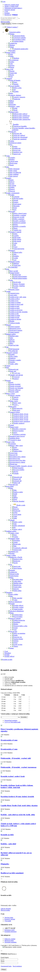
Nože (11, 54)
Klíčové (12, 182)
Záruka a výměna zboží (11, 6)
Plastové (12, 189)
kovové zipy (17, 150)
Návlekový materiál (15, 232)
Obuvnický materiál (12, 352)
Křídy (11, 93)
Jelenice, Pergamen (19, 284)
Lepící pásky (13, 295)
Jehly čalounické (14, 169)
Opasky (15, 287)
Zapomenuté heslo (6, 966)
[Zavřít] (1, 950)
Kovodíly (12, 211)
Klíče (15, 495)
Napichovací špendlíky (20, 126)
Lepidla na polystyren (16, 310)
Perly (14, 209)
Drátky (15, 234)
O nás (6, 11)
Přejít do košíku (5, 22)
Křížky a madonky (18, 219)
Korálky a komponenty (13, 193)
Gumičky (12, 157)
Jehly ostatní (13, 170)
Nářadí (12, 47)
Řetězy (12, 613)
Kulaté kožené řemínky (20, 276)
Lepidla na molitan (15, 302)
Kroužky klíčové (18, 605)
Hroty (15, 535)
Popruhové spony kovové (17, 436)
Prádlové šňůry (17, 451)
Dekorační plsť (14, 369)
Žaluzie (12, 67)
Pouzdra (15, 399)
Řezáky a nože (21, 505)
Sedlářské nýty (14, 551)
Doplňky (12, 354)
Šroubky (12, 553)
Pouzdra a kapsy (14, 289)
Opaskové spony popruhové (21, 421)
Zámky (12, 648)
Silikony (12, 339)
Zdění (15, 518)
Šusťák (15, 563)
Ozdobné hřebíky (18, 41)
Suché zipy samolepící (20, 139)
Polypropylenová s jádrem (17, 462)
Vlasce (15, 247)
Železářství (9, 592)
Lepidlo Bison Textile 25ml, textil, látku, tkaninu (19, 806)
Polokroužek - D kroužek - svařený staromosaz (18, 767)
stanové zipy (17, 154)
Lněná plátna (17, 581)
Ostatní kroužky (18, 609)
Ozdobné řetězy (18, 615)
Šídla (14, 546)
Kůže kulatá (16, 237)
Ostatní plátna (17, 587)
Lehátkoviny (13, 572)
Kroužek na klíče (7, 835)
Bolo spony (13, 406)
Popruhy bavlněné (15, 384)
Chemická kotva (14, 293)
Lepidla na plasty (15, 308)
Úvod (6, 651)
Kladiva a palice (18, 492)
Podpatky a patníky (15, 360)
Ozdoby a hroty (14, 533)
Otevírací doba (8, 917)
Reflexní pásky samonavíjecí (21, 119)
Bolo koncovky (18, 408)
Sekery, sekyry (17, 529)
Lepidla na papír (14, 306)
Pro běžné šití (14, 351)
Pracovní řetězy (18, 616)
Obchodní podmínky (10, 942)
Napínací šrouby (18, 639)
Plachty (12, 75)
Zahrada (12, 520)
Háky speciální (17, 598)
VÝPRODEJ (13, 267)
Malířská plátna (17, 583)
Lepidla (15, 258)
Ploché (15, 110)
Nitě (14, 245)
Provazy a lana (10, 442)
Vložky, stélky (14, 364)
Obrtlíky (12, 187)
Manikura (16, 58)
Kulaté (15, 108)
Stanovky (16, 589)
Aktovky (16, 397)
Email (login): (5, 957)
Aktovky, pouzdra (15, 395)
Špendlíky (13, 50)
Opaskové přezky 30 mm (20, 414)
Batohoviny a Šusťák (16, 557)
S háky (15, 600)
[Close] (1, 878)
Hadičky (12, 159)
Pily (14, 527)
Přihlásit (15, 15)
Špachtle (12, 341)
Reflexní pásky (14, 112)
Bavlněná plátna (18, 579)
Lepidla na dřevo (15, 299)
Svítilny (12, 62)
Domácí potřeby (10, 52)
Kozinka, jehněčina (19, 286)
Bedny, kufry (17, 403)
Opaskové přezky (15, 412)
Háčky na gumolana (19, 633)
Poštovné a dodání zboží (11, 4)
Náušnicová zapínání (19, 222)
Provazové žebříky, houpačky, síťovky (21, 466)
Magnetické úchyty (15, 328)
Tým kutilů (7, 921)
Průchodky (13, 104)
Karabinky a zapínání (19, 215)
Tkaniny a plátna (11, 555)
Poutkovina (16, 99)
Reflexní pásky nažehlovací (21, 115)
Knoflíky (16, 91)
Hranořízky (16, 540)
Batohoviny (16, 561)
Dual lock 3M (17, 133)
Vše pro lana (13, 631)
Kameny (15, 202)
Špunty (12, 165)
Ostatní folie (13, 73)
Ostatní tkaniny (14, 576)
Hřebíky (12, 34)
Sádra (11, 338)
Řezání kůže (17, 544)
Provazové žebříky (18, 469)
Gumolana (13, 443)
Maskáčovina (17, 585)
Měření (12, 101)
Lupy (15, 260)
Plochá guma (13, 163)
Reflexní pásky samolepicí (21, 117)
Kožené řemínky (14, 273)
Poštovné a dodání (9, 939)
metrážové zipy (17, 152)
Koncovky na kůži (18, 217)
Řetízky (15, 224)
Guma (8, 156)
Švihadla (16, 473)
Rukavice (16, 509)
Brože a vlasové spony (20, 213)
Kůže (7, 269)
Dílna (11, 488)
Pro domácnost (14, 60)
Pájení (15, 499)
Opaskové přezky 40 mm (20, 417)
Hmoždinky (16, 622)
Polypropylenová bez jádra (17, 460)
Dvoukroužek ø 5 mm (9, 749)
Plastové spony (14, 427)
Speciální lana (14, 484)
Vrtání (15, 516)
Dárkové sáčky (17, 252)
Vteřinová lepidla (15, 323)
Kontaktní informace (10, 931)
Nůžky (12, 56)
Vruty (15, 629)
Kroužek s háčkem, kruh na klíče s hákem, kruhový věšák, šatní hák (17, 786)
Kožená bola (17, 274)
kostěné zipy (17, 148)
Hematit (15, 200)
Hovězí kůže (17, 282)
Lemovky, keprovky (19, 97)
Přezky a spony (10, 393)
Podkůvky (13, 358)
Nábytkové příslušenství (17, 611)
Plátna (11, 577)
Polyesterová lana (15, 458)
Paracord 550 (13, 455)
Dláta (15, 490)
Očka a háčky (14, 356)
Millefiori (16, 263)
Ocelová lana (13, 453)
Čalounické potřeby (15, 32)
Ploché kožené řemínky (20, 278)
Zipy (11, 144)
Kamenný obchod (9, 9)
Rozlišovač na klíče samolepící (12, 873)
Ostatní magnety (14, 332)
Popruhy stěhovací (15, 390)
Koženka (12, 570)
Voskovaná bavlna (18, 248)
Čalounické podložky (19, 37)
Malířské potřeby (11, 334)
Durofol (12, 71)
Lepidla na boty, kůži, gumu (18, 297)
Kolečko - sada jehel (8, 844)
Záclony (12, 65)
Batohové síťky (18, 559)
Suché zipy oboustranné (20, 137)
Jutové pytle (16, 566)
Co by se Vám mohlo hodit (12, 722)
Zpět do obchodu (6, 908)
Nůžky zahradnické (19, 525)
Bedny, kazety (14, 401)
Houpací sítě (17, 479)
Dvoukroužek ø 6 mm (9, 740)
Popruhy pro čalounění (16, 388)
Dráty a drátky (14, 594)
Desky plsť (13, 371)
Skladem (6, 734)
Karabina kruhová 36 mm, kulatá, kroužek (17, 796)
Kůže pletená (17, 239)
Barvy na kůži (14, 271)
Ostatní (8, 365)
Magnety (8, 325)
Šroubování (16, 511)
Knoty (11, 382)
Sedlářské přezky (15, 438)
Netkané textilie (14, 574)
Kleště (15, 494)
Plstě (7, 367)
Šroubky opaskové (18, 423)
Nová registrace (17, 966)
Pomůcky (12, 250)
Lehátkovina (13, 43)
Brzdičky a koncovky (19, 429)
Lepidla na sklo (14, 313)
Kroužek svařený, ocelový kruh (13, 776)
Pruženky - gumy (15, 106)
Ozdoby (15, 537)
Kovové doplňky (15, 86)
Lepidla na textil (14, 317)
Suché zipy (13, 131)
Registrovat (7, 15)
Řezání (15, 507)
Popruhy (8, 380)
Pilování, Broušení (18, 501)
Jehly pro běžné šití (15, 172)
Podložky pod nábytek (16, 375)
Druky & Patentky (15, 80)
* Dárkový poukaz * (12, 27)
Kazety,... (16, 404)
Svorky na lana (17, 644)
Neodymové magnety (16, 330)
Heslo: (3, 961)
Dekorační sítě (17, 477)
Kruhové (16, 378)
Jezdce (15, 146)
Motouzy (16, 449)
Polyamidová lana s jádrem (17, 456)
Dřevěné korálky (18, 198)
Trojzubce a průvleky (19, 434)
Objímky (16, 641)
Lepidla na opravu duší (16, 304)
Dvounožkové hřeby (19, 39)
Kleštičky (16, 256)
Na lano (12, 183)
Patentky (16, 84)
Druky (15, 82)
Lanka (15, 243)
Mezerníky (16, 206)
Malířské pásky (14, 336)
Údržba (12, 141)
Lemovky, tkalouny (15, 95)
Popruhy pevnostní (15, 386)
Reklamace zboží (9, 930)
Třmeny (15, 646)
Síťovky (15, 471)
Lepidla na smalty (15, 315)
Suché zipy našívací (19, 135)
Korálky (12, 195)
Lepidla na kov (14, 300)
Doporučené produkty (10, 720)
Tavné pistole (17, 514)
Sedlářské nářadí (14, 538)
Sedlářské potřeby (11, 531)
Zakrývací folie (14, 345)
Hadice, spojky (17, 522)
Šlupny (15, 228)
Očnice (15, 642)
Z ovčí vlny (16, 373)
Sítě (11, 475)
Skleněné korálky (15, 261)
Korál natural (17, 204)
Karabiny (8, 178)
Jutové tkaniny (17, 568)
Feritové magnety (15, 326)
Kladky (15, 635)
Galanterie (9, 78)
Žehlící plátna (17, 590)
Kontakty (7, 13)
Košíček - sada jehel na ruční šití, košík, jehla (18, 815)
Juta (11, 564)
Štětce (11, 343)
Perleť (15, 208)
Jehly (7, 167)
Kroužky (12, 603)
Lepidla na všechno (15, 319)
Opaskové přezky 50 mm (20, 419)
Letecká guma (14, 161)
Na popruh (13, 185)
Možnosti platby (9, 940)
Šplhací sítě (16, 482)
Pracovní (12, 191)
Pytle (11, 76)
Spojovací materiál (15, 618)
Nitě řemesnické (14, 349)
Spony (15, 432)
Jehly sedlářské (14, 174)
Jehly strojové (14, 176)
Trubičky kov (17, 230)
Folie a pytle (9, 69)
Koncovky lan (17, 637)
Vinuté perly (17, 265)
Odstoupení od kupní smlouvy (13, 8)
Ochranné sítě (17, 481)
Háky (11, 596)
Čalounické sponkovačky (20, 49)
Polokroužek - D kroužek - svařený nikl (16, 758)
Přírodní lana (13, 464)
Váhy (11, 63)
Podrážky (12, 362)
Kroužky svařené (18, 607)
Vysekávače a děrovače (20, 548)
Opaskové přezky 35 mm (20, 416)
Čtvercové (16, 377)
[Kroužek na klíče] (6, 659)
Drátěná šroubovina (19, 620)
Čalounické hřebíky (19, 36)
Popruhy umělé (14, 391)
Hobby (12, 180)
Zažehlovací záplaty (15, 143)
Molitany (12, 45)
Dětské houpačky (18, 468)
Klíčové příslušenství (16, 602)
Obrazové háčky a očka (20, 626)
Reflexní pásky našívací (20, 114)
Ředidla (12, 321)
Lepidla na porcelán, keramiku (19, 312)
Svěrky (15, 512)
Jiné (14, 89)
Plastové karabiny (18, 430)
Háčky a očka (17, 88)
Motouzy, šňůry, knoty (16, 445)
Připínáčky (5, 864)
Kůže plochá (17, 241)
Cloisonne (16, 196)
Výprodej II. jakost (15, 440)
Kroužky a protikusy (19, 221)
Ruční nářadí (9, 486)
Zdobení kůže (17, 550)
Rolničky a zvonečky (19, 226)
